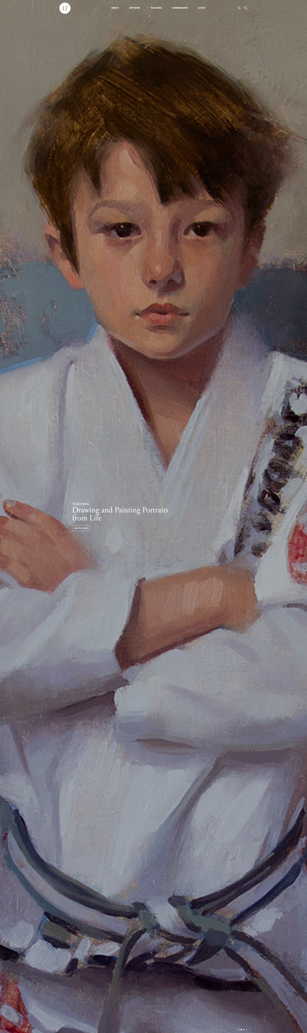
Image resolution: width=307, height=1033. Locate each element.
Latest (201, 8)
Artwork (134, 8)
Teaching (156, 8)
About (115, 8)
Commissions (180, 8)
